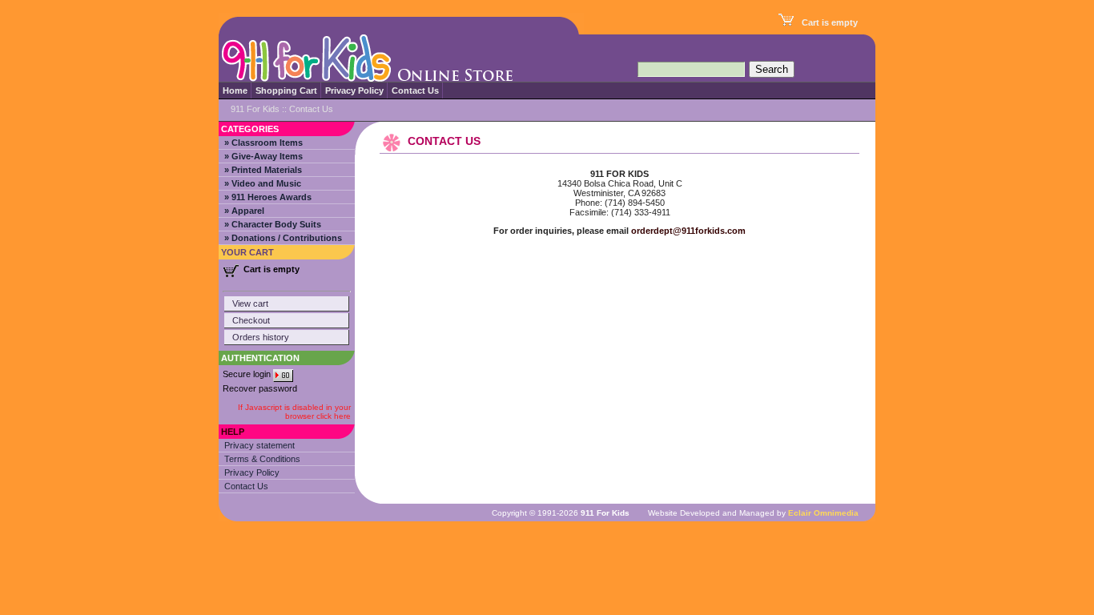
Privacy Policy (354, 90)
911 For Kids (255, 109)
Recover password (260, 388)
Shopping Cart (286, 90)
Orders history (260, 337)
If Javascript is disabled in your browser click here (294, 411)
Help (232, 431)
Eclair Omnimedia (823, 512)
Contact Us (415, 90)
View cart (250, 303)
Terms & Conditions (262, 459)
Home (235, 90)
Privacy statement (259, 445)
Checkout (251, 320)
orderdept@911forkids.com (688, 230)
